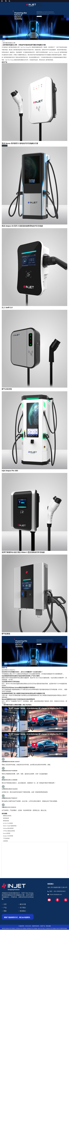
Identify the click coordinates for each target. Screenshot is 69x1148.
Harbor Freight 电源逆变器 (9, 825)
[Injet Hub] (34, 593)
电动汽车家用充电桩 (61, 928)
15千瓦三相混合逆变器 (9, 830)
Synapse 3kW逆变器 (8, 836)
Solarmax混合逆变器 (8, 828)
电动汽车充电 (41, 928)
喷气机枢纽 (6, 634)
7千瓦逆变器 (6, 838)
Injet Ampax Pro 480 (10, 471)
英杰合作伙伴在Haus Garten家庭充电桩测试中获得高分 (18, 687)
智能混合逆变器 (7, 815)
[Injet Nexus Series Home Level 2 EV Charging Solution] (34, 102)
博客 (5, 911)
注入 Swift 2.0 (7, 307)
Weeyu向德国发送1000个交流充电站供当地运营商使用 (18, 699)
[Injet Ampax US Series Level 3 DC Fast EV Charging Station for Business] (34, 185)
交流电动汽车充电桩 (20, 928)
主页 (5, 904)
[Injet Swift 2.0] (34, 267)
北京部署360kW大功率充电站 (11, 681)
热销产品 (42, 926)
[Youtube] (49, 900)
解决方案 (23, 904)
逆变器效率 (6, 818)
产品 (5, 907)
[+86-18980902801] (49, 894)
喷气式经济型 (7, 389)
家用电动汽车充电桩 (32, 928)
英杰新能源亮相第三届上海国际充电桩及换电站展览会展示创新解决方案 (23, 693)
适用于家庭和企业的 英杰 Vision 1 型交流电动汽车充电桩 (23, 552)
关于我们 (23, 907)
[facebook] (57, 900)
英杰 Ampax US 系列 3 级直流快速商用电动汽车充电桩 (22, 226)
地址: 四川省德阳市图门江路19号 (57, 887)
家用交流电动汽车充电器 (8, 928)
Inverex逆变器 (6, 833)
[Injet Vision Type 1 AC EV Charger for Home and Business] (34, 512)
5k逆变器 (5, 841)
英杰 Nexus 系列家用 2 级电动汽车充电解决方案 (20, 143)
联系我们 (23, 911)
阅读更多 (4, 145)
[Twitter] (65, 900)
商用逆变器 (6, 820)
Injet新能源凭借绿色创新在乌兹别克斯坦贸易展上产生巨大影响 (21, 676)
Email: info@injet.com (56, 894)
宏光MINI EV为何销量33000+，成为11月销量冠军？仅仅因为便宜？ (22, 672)
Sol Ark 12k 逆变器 (8, 823)
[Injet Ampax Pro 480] (34, 430)
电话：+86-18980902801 (57, 891)
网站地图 (48, 926)
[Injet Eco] (34, 348)
